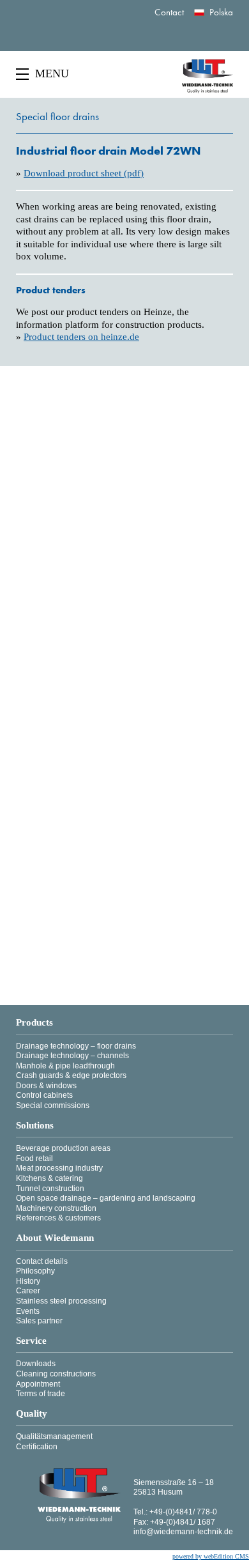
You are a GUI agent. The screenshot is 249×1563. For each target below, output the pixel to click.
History (28, 1281)
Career (28, 1290)
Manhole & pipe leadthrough (65, 1065)
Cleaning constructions (56, 1373)
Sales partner (39, 1320)
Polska (221, 12)
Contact (169, 12)
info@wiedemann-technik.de (183, 1531)
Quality (31, 1414)
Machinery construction (56, 1208)
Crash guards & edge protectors (71, 1075)
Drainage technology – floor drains (76, 1046)
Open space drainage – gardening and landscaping (105, 1198)
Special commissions (52, 1105)
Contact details (42, 1261)
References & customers (58, 1217)
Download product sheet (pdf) (84, 173)
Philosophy (35, 1271)
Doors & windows (46, 1085)
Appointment (38, 1384)
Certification (36, 1446)
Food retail (34, 1158)
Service (31, 1341)
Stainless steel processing (61, 1301)
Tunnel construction (50, 1188)
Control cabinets (44, 1095)
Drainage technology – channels (72, 1055)
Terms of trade (40, 1393)
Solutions (35, 1125)
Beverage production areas (63, 1148)
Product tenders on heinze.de (81, 337)
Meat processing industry (59, 1168)
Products (34, 1023)
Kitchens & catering (49, 1178)
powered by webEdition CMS (210, 1556)
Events (28, 1311)
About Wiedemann (55, 1238)
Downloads (36, 1363)
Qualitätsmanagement (54, 1436)
